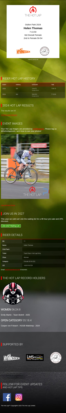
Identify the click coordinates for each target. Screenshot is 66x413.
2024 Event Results (9, 115)
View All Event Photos (8, 205)
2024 (4, 94)
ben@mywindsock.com (12, 269)
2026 (4, 88)
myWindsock (38, 129)
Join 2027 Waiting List (10, 226)
